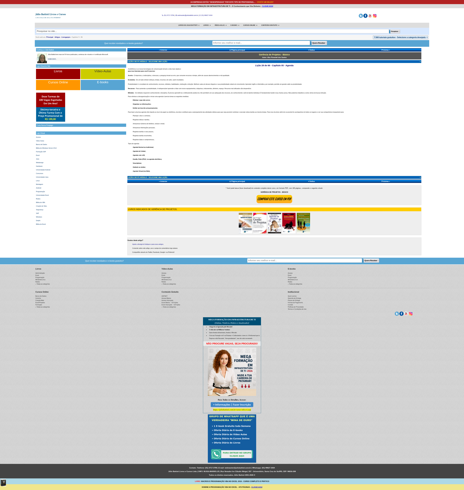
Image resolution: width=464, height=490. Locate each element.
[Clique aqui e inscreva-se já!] (50, 121)
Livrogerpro (66, 37)
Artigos (57, 37)
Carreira (38, 298)
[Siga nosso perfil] (361, 17)
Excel (38, 155)
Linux (38, 181)
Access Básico (166, 298)
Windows (39, 217)
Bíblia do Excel (41, 224)
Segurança (39, 210)
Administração (40, 273)
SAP (37, 213)
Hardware (39, 166)
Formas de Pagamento (295, 302)
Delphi (38, 220)
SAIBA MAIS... (52, 59)
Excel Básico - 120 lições (170, 302)
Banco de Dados (41, 144)
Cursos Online (58, 82)
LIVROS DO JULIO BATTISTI (187, 25)
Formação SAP (41, 152)
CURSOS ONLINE (249, 25)
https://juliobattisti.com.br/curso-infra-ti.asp (232, 410)
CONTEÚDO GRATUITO (269, 25)
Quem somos (292, 296)
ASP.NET (164, 296)
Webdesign (40, 162)
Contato (290, 305)
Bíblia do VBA (40, 202)
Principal (49, 37)
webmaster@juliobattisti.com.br (187, 15)
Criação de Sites (41, 206)
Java (37, 159)
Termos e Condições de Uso (297, 309)
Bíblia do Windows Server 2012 (46, 148)
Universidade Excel (42, 195)
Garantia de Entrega (294, 298)
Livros (58, 71)
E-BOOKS (234, 25)
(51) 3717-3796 (168, 15)
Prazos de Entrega (294, 300)
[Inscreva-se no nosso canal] (370, 17)
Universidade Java (42, 177)
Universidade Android (43, 170)
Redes (38, 199)
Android (38, 188)
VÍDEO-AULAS (220, 25)
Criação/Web (39, 300)
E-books (102, 82)
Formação (38, 305)
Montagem (39, 184)
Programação (40, 191)
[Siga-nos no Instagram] (375, 17)
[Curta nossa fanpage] (365, 17)
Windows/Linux (40, 279)
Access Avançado (167, 300)
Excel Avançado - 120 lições (171, 305)
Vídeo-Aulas (102, 71)
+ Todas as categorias (42, 284)
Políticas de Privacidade (296, 307)
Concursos (39, 173)
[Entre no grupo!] (232, 438)
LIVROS (206, 25)
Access (38, 137)
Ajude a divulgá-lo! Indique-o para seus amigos (147, 244)
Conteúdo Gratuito (170, 291)
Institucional (293, 291)
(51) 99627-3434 (206, 15)
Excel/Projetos (40, 302)
